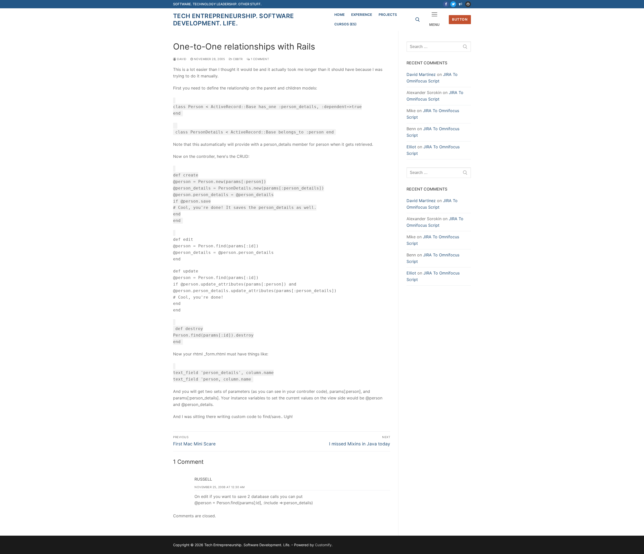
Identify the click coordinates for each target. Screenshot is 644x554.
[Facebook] (446, 4)
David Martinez (421, 74)
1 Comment (259, 59)
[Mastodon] (460, 4)
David (181, 59)
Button (459, 19)
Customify (323, 545)
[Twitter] (453, 4)
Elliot (411, 146)
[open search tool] (417, 19)
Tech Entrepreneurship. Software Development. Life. (233, 19)
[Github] (468, 4)
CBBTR (237, 59)
